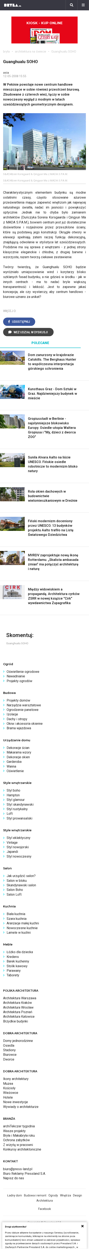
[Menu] (83, 5)
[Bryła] (12, 5)
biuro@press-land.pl (17, 1169)
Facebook (44, 1209)
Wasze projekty (14, 1131)
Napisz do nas (13, 1178)
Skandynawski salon (21, 885)
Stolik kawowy (17, 966)
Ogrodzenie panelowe (22, 710)
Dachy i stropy (17, 719)
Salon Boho (15, 890)
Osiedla (8, 1045)
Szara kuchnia (16, 919)
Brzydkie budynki (15, 1021)
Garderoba (14, 762)
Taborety (13, 975)
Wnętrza (65, 1195)
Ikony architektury (16, 1079)
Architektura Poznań (17, 1012)
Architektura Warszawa (19, 998)
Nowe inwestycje (15, 1102)
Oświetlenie (15, 771)
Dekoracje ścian (18, 748)
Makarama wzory (19, 752)
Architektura (44, 1200)
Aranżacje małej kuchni (23, 923)
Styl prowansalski (19, 818)
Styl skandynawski (20, 804)
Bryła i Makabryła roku (19, 1135)
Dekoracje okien (18, 757)
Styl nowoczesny (19, 856)
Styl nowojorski (18, 847)
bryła (6, 51)
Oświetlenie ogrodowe (23, 672)
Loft (10, 814)
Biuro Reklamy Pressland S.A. (24, 1174)
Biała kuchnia (16, 914)
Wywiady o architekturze (20, 1107)
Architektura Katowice (19, 1017)
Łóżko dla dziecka (20, 952)
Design (77, 1195)
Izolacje (12, 714)
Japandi (12, 852)
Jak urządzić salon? (21, 876)
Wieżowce (10, 1093)
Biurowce (10, 1055)
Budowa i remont (35, 1195)
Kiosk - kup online (44, 23)
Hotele (8, 1097)
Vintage (12, 843)
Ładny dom (14, 1195)
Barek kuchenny (18, 961)
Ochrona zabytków (16, 1140)
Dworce (8, 1059)
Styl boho (13, 790)
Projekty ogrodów (19, 681)
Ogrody (53, 1195)
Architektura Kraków (17, 1003)
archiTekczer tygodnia (19, 1126)
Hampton (13, 795)
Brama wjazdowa (19, 728)
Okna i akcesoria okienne (25, 724)
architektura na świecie (30, 51)
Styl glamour (16, 800)
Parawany (14, 971)
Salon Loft (14, 894)
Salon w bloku (17, 881)
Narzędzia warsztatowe (24, 705)
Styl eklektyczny (18, 838)
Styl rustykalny (17, 809)
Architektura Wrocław (18, 1007)
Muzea (8, 1084)
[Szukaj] (71, 5)
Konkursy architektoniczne (22, 1149)
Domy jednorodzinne (18, 1041)
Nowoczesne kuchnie (22, 928)
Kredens (13, 957)
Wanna (11, 766)
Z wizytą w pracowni (18, 1145)
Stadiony (9, 1050)
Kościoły (9, 1088)
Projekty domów (18, 700)
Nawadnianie (16, 676)
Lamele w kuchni (19, 933)
